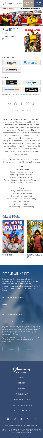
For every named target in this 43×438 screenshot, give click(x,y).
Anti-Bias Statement (21, 411)
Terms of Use (15, 339)
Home (21, 377)
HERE (29, 432)
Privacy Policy (7, 341)
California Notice (21, 399)
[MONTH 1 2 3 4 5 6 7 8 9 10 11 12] (6, 321)
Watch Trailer (21, 110)
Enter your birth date (12, 314)
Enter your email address (14, 297)
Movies (19, 3)
